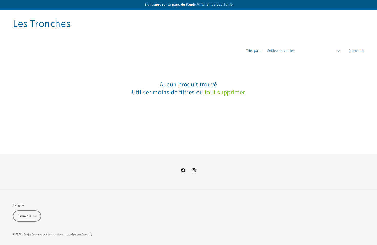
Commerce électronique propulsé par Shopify (62, 234)
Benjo (27, 234)
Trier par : (253, 50)
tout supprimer (225, 92)
